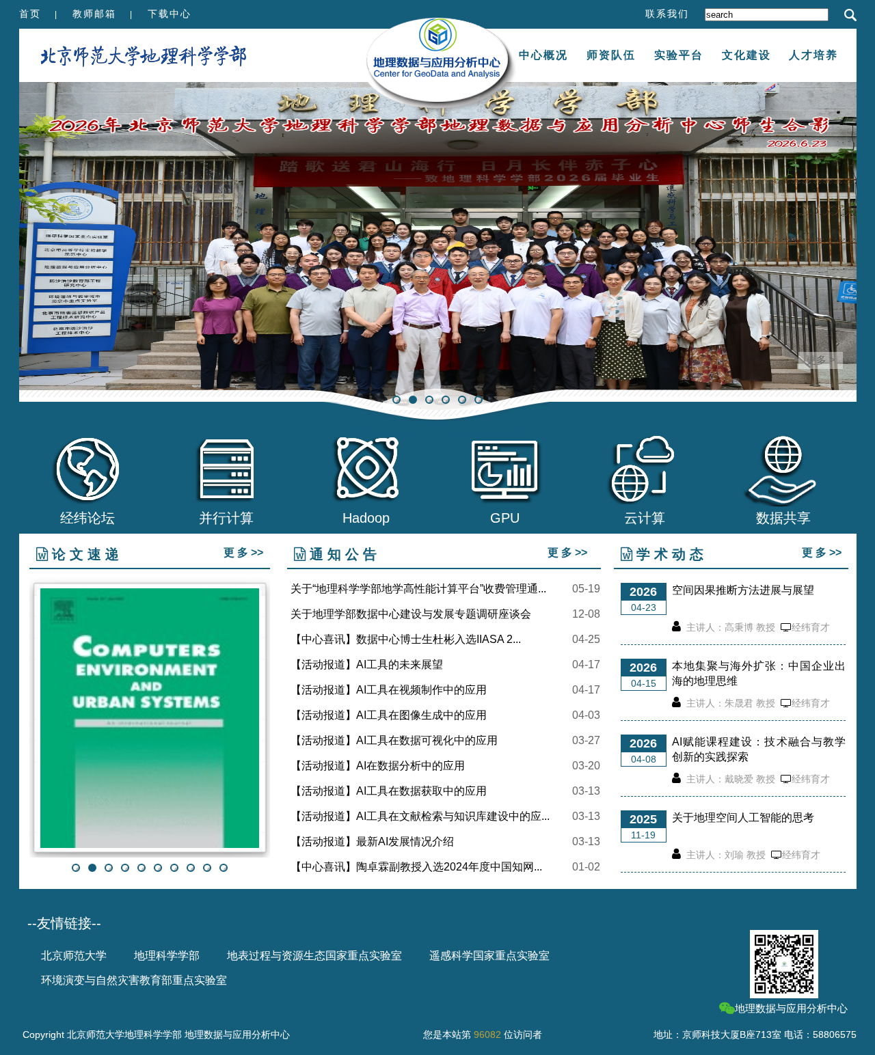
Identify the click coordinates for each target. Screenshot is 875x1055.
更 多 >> (243, 552)
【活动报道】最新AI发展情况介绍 (372, 841)
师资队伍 (611, 55)
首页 (30, 13)
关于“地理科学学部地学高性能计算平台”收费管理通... (418, 589)
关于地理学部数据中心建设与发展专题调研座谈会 (411, 614)
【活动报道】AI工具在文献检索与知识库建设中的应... (420, 816)
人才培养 (813, 55)
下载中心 (169, 13)
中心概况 (543, 55)
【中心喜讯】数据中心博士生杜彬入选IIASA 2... (406, 639)
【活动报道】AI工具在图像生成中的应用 (389, 715)
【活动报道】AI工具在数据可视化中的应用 (394, 740)
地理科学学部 (167, 955)
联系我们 (667, 13)
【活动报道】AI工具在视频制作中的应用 (389, 690)
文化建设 (746, 55)
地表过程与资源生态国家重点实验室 (314, 955)
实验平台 (678, 55)
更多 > (820, 360)
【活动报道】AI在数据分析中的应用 (378, 766)
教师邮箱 (94, 13)
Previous (29, 246)
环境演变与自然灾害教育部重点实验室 (134, 980)
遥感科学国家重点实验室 (489, 955)
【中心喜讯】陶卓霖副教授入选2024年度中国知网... (416, 867)
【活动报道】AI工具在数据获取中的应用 (389, 791)
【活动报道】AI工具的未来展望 (367, 664)
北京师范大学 (74, 955)
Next (846, 246)
